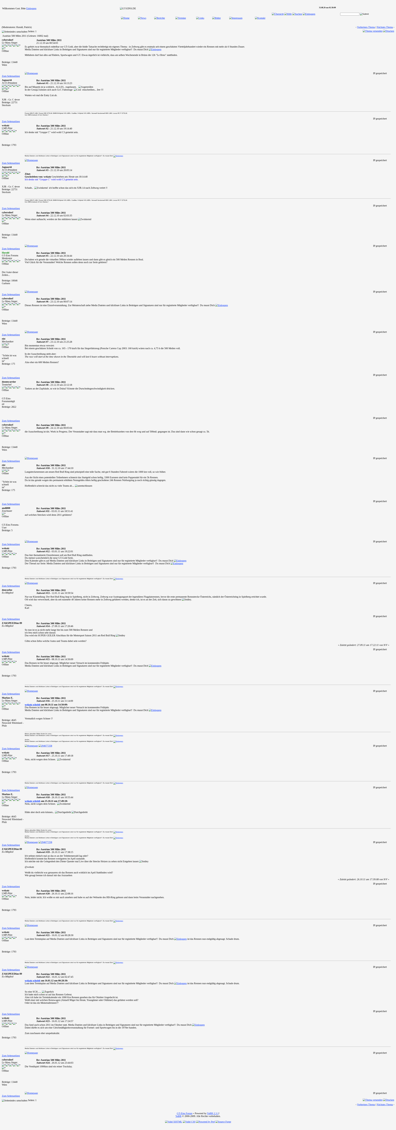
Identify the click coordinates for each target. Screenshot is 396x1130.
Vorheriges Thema (366, 27)
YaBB (178, 1116)
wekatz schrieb (32, 704)
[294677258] (45, 745)
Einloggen (31, 8)
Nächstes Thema (385, 27)
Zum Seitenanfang (11, 76)
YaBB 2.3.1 (213, 1113)
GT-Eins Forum (184, 1113)
